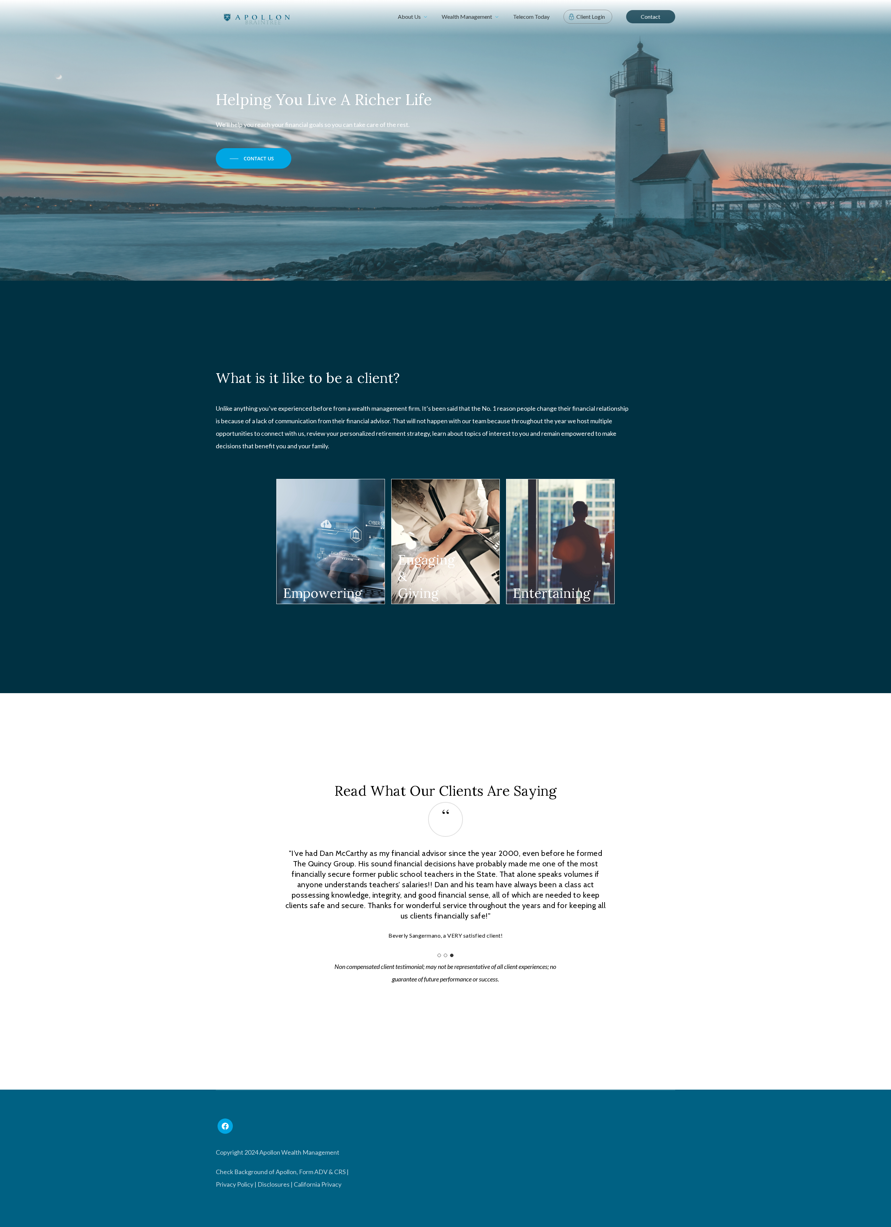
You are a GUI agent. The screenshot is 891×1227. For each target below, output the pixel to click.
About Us (409, 16)
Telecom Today (531, 16)
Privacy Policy (234, 1184)
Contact (650, 16)
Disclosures (274, 1184)
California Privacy (317, 1184)
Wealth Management (467, 16)
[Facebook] (225, 1126)
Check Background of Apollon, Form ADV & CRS (281, 1172)
